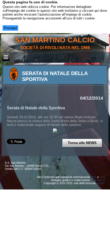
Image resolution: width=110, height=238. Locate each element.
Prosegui (10, 28)
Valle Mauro (98, 180)
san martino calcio (55, 40)
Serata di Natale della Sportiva (36, 108)
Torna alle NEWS (82, 143)
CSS (102, 176)
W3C (93, 176)
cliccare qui (90, 11)
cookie (101, 183)
